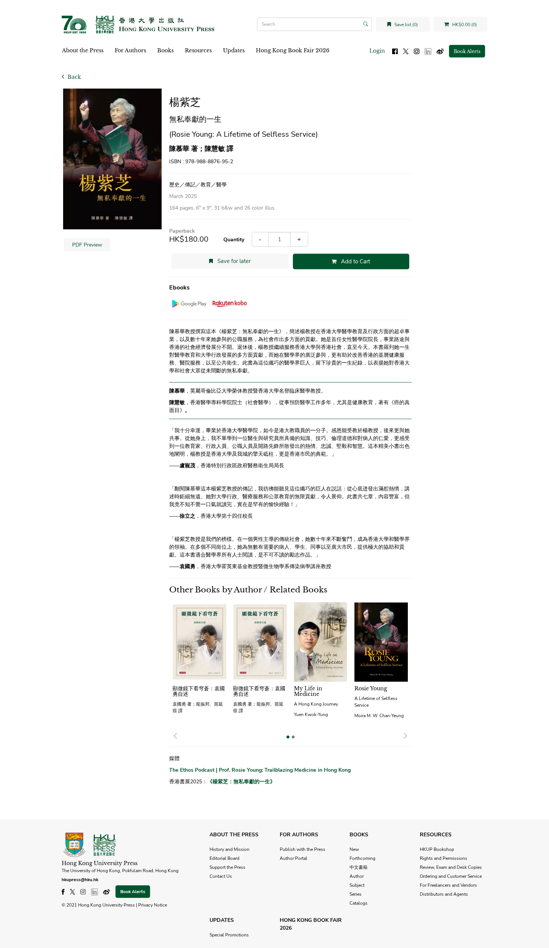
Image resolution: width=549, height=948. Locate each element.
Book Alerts (467, 51)
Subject (357, 885)
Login (377, 50)
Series (356, 894)
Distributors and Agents (444, 894)
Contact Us (221, 876)
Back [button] (73, 77)
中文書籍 (358, 867)
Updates (234, 50)
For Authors (130, 50)
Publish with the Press (302, 849)
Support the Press (227, 867)
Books (165, 50)
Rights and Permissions (443, 858)
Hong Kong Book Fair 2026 (292, 50)
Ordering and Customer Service (451, 876)
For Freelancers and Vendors (448, 885)
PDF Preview (87, 244)
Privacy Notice (152, 905)
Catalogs (358, 903)
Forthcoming (362, 858)
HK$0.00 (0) (464, 25)
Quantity (233, 239)
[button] (175, 734)
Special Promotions (229, 935)
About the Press (82, 50)
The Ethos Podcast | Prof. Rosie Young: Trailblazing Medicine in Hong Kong (260, 770)
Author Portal (293, 858)
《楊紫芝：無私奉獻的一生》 (241, 781)
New (354, 849)
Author (357, 876)
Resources (198, 50)
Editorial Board (224, 858)
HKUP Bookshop (437, 849)
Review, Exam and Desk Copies (451, 867)
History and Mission (229, 849)
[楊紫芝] (112, 159)
